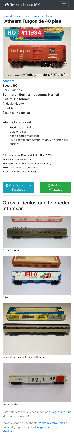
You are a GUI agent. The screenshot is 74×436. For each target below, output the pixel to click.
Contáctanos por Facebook (19, 187)
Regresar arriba (61, 412)
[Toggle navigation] (64, 4)
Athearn (8, 81)
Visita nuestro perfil (52, 423)
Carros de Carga (11, 16)
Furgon (26, 16)
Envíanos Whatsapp (56, 187)
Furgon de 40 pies (42, 16)
